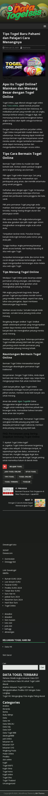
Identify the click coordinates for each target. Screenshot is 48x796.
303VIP (6, 550)
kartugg (8, 629)
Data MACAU (8, 724)
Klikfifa (5, 573)
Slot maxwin (10, 620)
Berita (5, 712)
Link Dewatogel (9, 570)
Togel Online (10, 605)
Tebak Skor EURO (12, 590)
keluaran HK (8, 741)
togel (5, 762)
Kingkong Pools (9, 750)
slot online (7, 759)
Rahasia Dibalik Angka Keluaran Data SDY (21, 678)
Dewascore (8, 553)
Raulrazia (26, 47)
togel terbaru (11, 482)
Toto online (12, 105)
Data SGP (7, 729)
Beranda (6, 709)
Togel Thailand (9, 780)
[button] (44, 26)
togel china (7, 768)
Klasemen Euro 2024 (14, 599)
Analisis (6, 706)
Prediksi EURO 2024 (13, 588)
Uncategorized (9, 783)
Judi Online (7, 738)
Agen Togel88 (24, 401)
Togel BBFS (8, 765)
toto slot (8, 623)
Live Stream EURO (13, 582)
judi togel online (13, 472)
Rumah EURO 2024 (13, 578)
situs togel (31, 472)
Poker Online (8, 753)
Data (5, 718)
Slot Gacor (7, 655)
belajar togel (16, 466)
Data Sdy (7, 726)
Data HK (8, 646)
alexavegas (9, 632)
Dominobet (10, 559)
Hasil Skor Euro (11, 602)
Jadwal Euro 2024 (12, 596)
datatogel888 (8, 735)
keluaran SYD (8, 747)
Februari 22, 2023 (12, 47)
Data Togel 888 (9, 732)
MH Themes (39, 793)
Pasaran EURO (11, 584)
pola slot (8, 626)
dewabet (8, 617)
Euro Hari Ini (10, 593)
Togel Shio (7, 777)
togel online (25, 477)
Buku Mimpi (8, 714)
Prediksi (6, 756)
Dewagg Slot (10, 562)
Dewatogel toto (9, 544)
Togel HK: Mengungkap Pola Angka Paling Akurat (24, 696)
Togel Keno (8, 771)
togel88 (26, 482)
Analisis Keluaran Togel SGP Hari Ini (18, 687)
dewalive (8, 614)
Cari (4, 663)
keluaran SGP (8, 744)
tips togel (9, 477)
